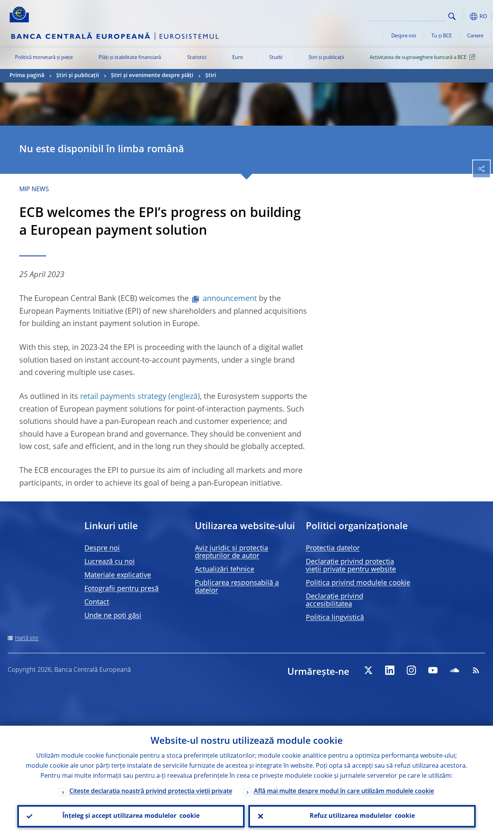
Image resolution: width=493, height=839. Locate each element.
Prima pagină (27, 75)
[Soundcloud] (454, 670)
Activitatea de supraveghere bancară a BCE (418, 57)
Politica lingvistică (335, 617)
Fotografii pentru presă (121, 588)
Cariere (475, 36)
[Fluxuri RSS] (476, 670)
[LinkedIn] (390, 670)
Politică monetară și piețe (44, 57)
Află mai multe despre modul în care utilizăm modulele (344, 792)
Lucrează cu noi (109, 561)
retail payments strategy (123, 397)
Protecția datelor (333, 548)
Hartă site (27, 638)
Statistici (196, 57)
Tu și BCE (441, 36)
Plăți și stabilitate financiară (130, 57)
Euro (237, 57)
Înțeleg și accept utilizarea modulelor (131, 816)
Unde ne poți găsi (112, 615)
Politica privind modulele (358, 583)
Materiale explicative (117, 575)
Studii (275, 57)
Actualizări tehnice (224, 569)
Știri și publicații (326, 57)
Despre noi (403, 36)
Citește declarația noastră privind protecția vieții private (150, 792)
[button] (464, 16)
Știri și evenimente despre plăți (152, 75)
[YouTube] (433, 670)
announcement (230, 299)
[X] (368, 670)
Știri (210, 75)
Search (452, 16)
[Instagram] (411, 670)
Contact (96, 602)
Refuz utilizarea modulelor (362, 816)
